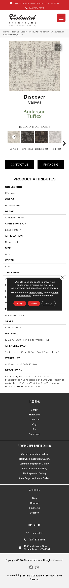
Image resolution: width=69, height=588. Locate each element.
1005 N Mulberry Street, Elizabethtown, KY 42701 (36, 3)
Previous (5, 138)
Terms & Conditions (34, 575)
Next (63, 138)
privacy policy (36, 292)
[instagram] (36, 567)
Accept (20, 303)
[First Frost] (55, 137)
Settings (48, 303)
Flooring (15, 31)
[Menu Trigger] (61, 18)
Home (6, 31)
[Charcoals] (27, 137)
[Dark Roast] (41, 137)
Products (33, 31)
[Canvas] (14, 137)
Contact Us (19, 164)
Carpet (24, 31)
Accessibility (14, 575)
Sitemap (34, 579)
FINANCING (50, 164)
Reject (34, 303)
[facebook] (31, 567)
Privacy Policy (54, 575)
